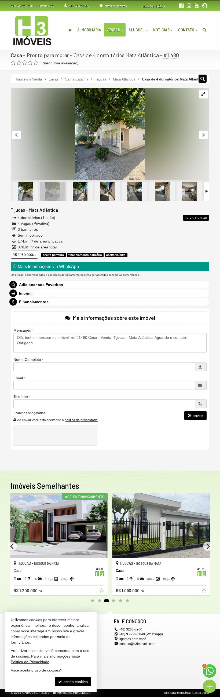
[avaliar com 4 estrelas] (30, 62)
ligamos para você (132, 639)
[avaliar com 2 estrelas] (18, 62)
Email (18, 378)
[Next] (207, 546)
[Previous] (12, 546)
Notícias (161, 29)
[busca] (204, 29)
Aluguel (137, 29)
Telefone (20, 396)
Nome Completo (27, 359)
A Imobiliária (89, 29)
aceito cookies (75, 682)
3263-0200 (79, 6)
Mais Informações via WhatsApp (48, 266)
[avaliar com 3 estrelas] (24, 62)
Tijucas (18, 209)
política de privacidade (81, 420)
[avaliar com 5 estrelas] (35, 62)
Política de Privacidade (73, 693)
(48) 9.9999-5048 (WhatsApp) (141, 634)
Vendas (113, 29)
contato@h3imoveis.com (137, 644)
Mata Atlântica (43, 209)
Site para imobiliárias (177, 692)
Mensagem (22, 330)
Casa (16, 55)
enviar (198, 415)
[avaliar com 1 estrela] (13, 62)
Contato (186, 29)
